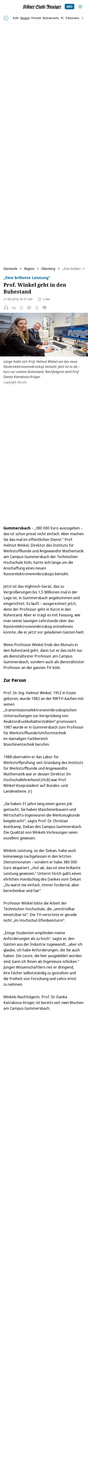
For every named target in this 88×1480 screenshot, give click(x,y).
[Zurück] (6, 18)
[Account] (80, 7)
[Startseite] (42, 7)
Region (29, 268)
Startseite (10, 268)
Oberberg (48, 268)
